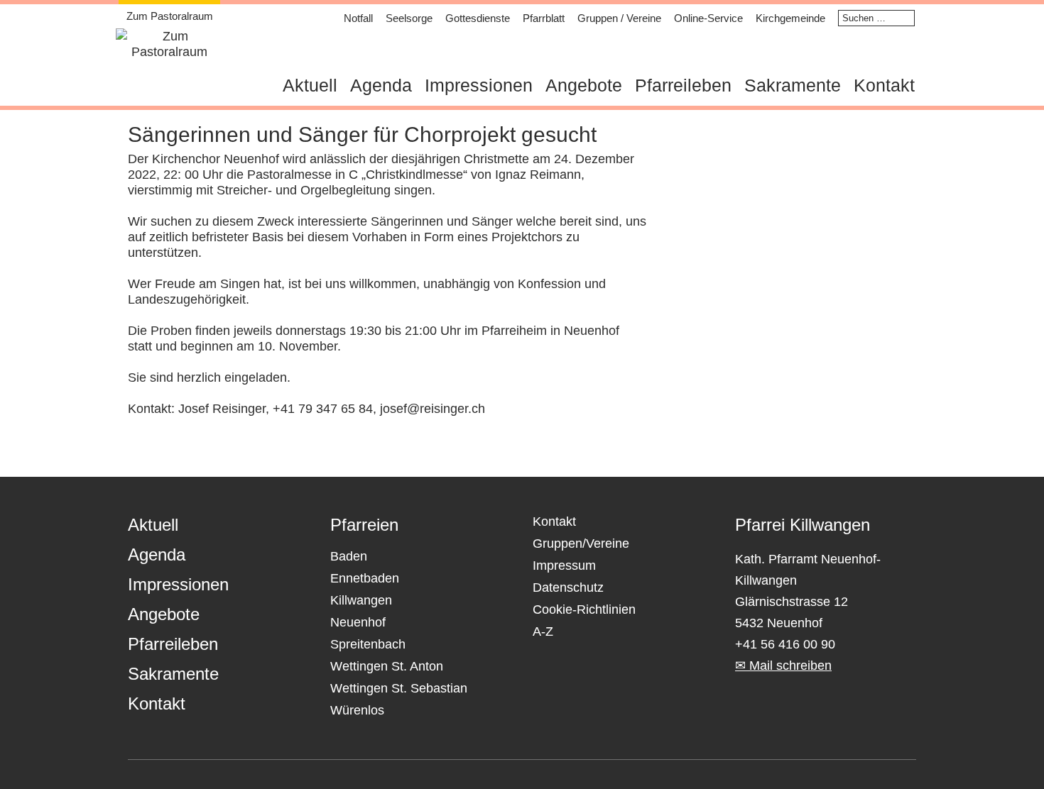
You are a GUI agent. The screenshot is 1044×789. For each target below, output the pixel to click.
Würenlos (357, 710)
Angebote (583, 85)
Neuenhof (358, 622)
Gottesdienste (477, 18)
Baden (348, 556)
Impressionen (479, 85)
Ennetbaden (364, 578)
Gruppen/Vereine (581, 543)
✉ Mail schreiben (783, 665)
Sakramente (792, 85)
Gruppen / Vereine (619, 18)
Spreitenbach (368, 644)
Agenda (381, 85)
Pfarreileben (683, 85)
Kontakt (884, 85)
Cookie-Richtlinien (584, 609)
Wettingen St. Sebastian (398, 688)
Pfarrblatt (544, 18)
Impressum (564, 565)
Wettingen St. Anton (386, 666)
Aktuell (310, 85)
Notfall (358, 18)
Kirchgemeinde (790, 18)
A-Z (543, 631)
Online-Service (708, 18)
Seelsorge (409, 18)
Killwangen (361, 600)
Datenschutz (568, 587)
